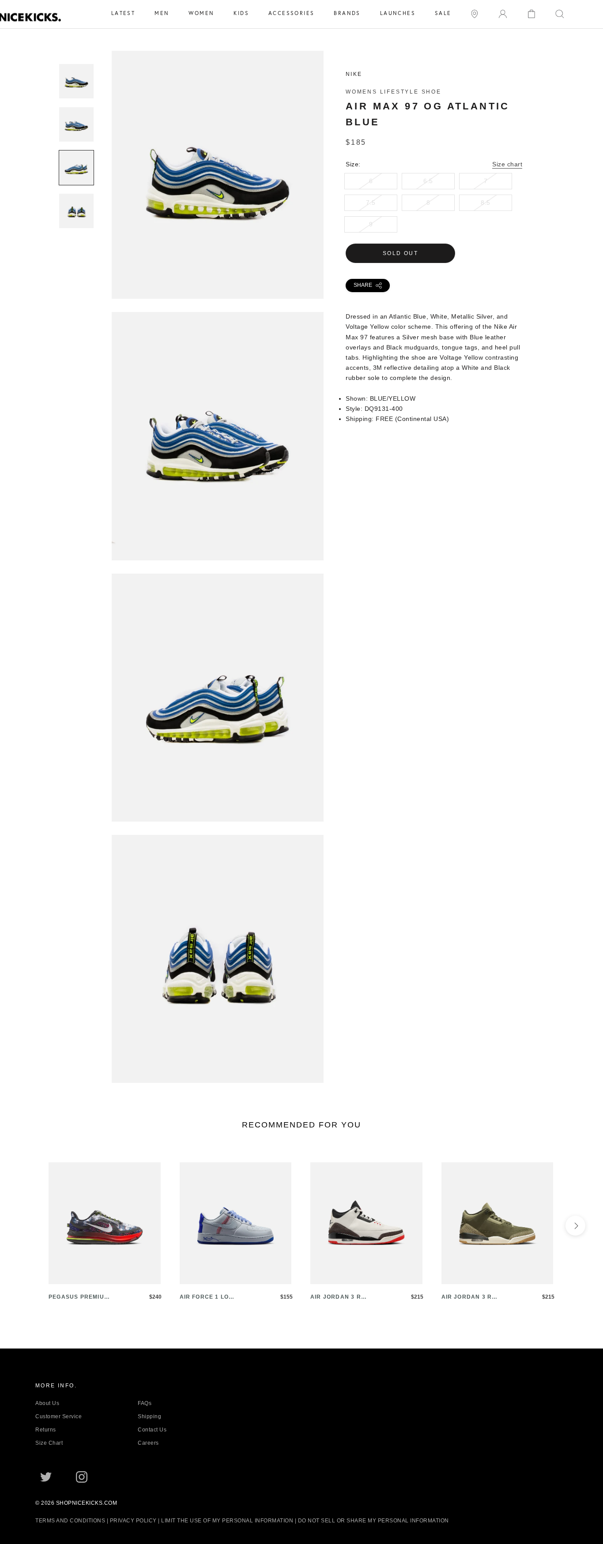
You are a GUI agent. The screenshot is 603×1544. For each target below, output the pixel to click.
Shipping (149, 1416)
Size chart (507, 164)
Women (201, 13)
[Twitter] (46, 1476)
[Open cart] (531, 13)
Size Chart (49, 1443)
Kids (241, 13)
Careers (148, 1443)
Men (162, 13)
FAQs (144, 1403)
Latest (123, 13)
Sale (443, 13)
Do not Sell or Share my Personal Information (373, 1521)
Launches (397, 13)
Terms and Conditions (70, 1521)
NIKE (354, 74)
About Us (47, 1403)
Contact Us (152, 1430)
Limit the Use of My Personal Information (227, 1521)
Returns (45, 1430)
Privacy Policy (133, 1521)
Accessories (291, 13)
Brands (347, 13)
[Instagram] (81, 1476)
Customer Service (58, 1416)
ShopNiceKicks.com (86, 1503)
